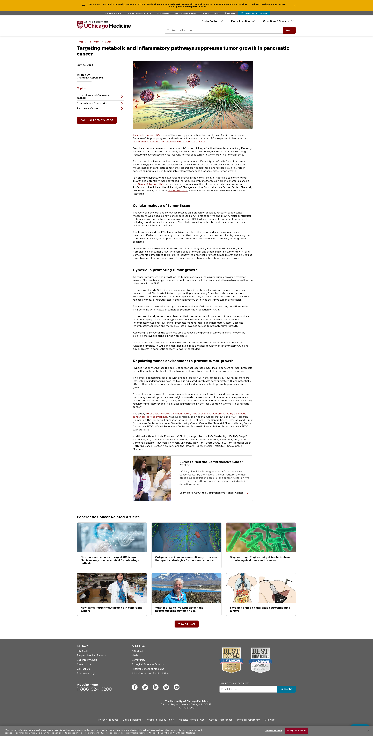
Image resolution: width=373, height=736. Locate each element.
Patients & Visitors (114, 13)
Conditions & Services (276, 21)
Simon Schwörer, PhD (150, 184)
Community (138, 660)
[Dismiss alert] (295, 5)
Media (135, 655)
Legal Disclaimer (132, 719)
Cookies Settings (273, 730)
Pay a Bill (82, 650)
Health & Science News (185, 13)
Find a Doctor (210, 21)
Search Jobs (84, 664)
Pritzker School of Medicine (148, 669)
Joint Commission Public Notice (150, 673)
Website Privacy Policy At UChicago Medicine (172, 733)
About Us (137, 650)
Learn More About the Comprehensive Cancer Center (211, 492)
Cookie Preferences (220, 719)
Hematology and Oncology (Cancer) (93, 96)
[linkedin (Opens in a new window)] (156, 687)
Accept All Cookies (296, 730)
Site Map (269, 719)
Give (216, 13)
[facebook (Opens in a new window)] (135, 687)
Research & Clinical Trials (139, 13)
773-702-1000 (186, 707)
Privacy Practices (108, 719)
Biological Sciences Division (148, 664)
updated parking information (190, 7)
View (172, 7)
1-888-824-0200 (94, 687)
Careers (205, 13)
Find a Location (240, 21)
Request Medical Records (92, 655)
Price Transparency (248, 719)
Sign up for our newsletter (234, 683)
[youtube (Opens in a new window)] (177, 687)
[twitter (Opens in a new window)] (145, 687)
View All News (186, 624)
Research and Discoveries (92, 103)
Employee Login (86, 673)
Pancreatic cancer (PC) (146, 135)
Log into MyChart (87, 660)
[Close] (368, 730)
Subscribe (286, 689)
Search (289, 30)
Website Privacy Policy (160, 719)
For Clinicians (163, 13)
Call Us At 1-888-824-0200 (97, 120)
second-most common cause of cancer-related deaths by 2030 (169, 141)
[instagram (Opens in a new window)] (166, 687)
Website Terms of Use (191, 719)
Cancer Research (177, 190)
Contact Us (83, 669)
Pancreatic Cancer (88, 108)
